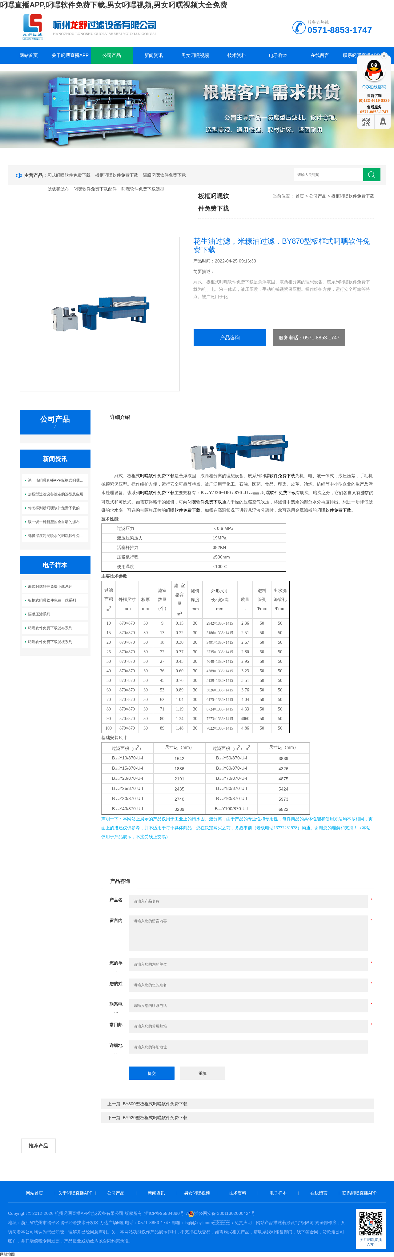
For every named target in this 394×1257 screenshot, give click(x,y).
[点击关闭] (384, 55)
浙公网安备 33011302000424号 (224, 1213)
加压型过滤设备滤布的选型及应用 (55, 494)
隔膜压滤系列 (39, 614)
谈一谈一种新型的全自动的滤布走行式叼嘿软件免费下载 (58, 522)
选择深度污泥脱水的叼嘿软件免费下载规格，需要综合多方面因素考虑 (58, 536)
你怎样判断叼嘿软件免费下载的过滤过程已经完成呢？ (58, 508)
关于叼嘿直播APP (70, 55)
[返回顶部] (383, 121)
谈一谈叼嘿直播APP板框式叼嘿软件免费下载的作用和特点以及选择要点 (58, 480)
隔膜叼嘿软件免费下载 (164, 175)
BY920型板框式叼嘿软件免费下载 (155, 1117)
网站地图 (7, 1254)
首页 (300, 196)
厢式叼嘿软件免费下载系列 (50, 586)
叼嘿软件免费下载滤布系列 (50, 628)
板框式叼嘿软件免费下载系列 (52, 600)
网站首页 (28, 55)
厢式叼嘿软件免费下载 (68, 175)
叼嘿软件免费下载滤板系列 (50, 642)
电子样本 (278, 55)
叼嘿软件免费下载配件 (95, 188)
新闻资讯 (153, 55)
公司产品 (112, 55)
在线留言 (320, 55)
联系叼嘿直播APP (359, 1193)
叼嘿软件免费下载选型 (142, 188)
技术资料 (236, 55)
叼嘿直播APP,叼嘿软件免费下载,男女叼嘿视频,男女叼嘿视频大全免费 (113, 5)
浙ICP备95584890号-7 (166, 1213)
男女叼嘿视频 (195, 55)
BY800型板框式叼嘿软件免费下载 (155, 1103)
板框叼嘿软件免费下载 (116, 175)
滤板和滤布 (58, 188)
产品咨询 (230, 337)
